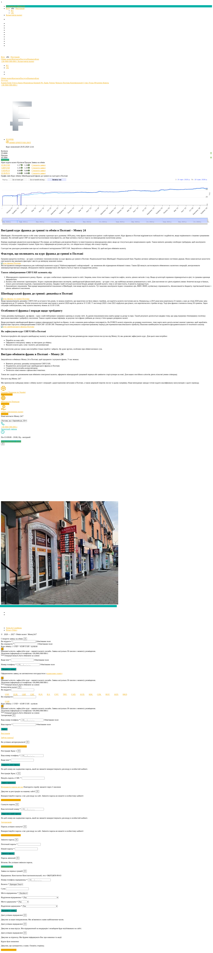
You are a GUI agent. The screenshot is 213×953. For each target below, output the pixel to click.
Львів (46, 83)
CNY (56, 694)
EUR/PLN (5, 173)
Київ (9, 83)
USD (7, 694)
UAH (7, 701)
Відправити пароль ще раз (12, 787)
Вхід (8, 8)
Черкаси (59, 83)
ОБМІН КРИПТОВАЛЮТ (20, 143)
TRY (65, 694)
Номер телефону (8, 664)
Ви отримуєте (7, 644)
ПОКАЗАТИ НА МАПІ (11, 441)
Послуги (23, 59)
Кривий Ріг (39, 83)
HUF (108, 694)
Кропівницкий (76, 83)
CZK (99, 694)
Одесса (15, 83)
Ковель (106, 83)
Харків (4, 83)
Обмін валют (6, 59)
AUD (82, 694)
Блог (37, 59)
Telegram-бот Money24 (15, 6)
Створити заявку (39, 165)
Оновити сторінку (8, 950)
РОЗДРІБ (10, 139)
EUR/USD (5, 165)
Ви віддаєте (6, 641)
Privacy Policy (11, 630)
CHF (32, 694)
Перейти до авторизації (11, 800)
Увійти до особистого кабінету (14, 746)
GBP (24, 694)
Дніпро (52, 83)
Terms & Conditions (14, 628)
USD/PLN (5, 171)
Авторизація (6, 822)
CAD (73, 694)
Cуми (85, 83)
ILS (48, 694)
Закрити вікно (7, 867)
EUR (15, 694)
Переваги (31, 59)
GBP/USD (5, 168)
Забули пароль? (7, 738)
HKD (125, 694)
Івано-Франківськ (26, 83)
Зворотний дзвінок (9, 429)
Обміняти (5, 160)
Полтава (66, 83)
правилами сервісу (54, 673)
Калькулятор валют (14, 15)
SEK (91, 694)
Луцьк (91, 83)
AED (116, 694)
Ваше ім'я (5, 660)
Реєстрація (20, 8)
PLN (41, 694)
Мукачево (98, 83)
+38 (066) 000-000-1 (9, 61)
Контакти (16, 59)
